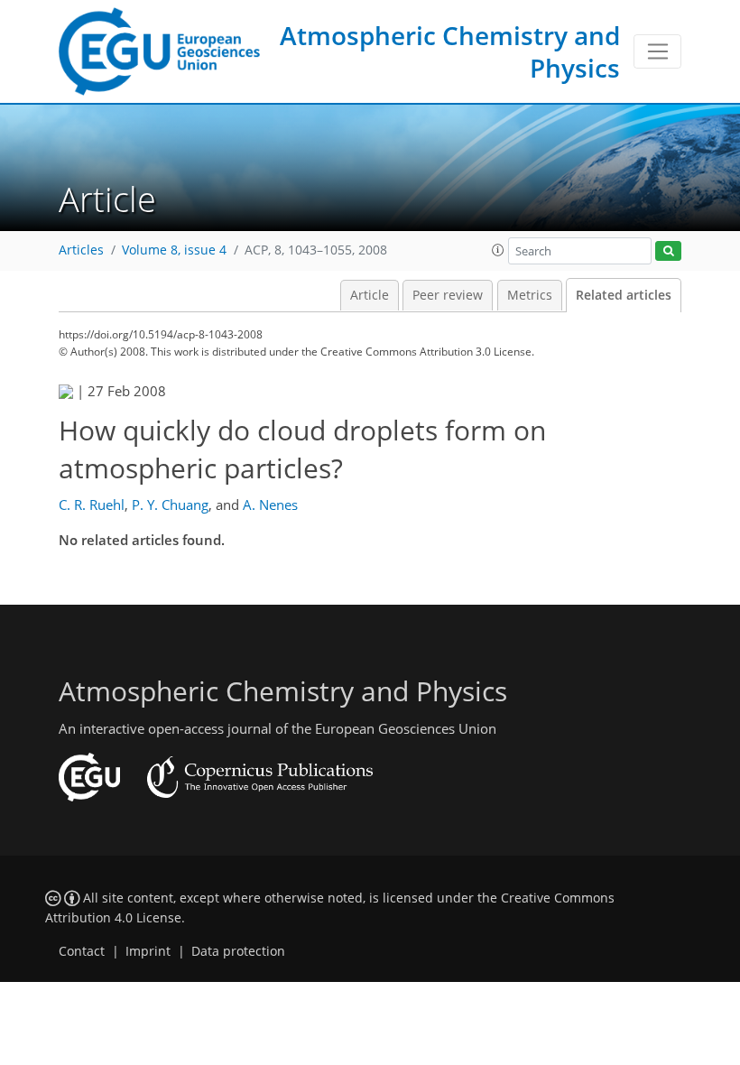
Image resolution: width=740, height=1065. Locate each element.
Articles (81, 250)
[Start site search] (668, 251)
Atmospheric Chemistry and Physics (450, 51)
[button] (498, 250)
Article (369, 295)
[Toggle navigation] (657, 51)
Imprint (148, 951)
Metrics (529, 295)
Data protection (238, 951)
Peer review (447, 295)
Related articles (623, 295)
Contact (82, 951)
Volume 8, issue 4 (174, 250)
